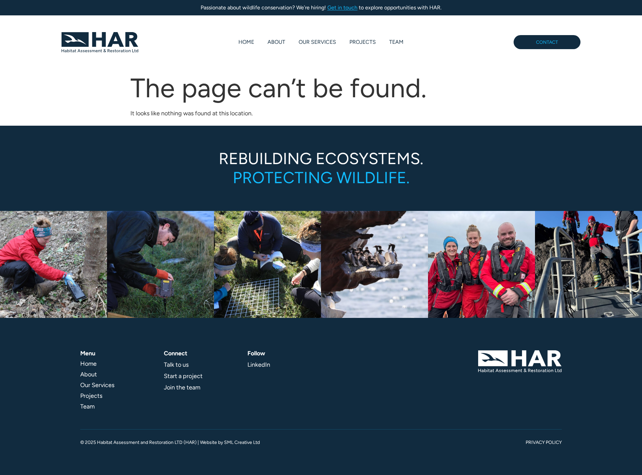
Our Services (317, 42)
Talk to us (176, 364)
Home (246, 42)
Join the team (182, 387)
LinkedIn (258, 364)
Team (396, 42)
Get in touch (342, 7)
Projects (362, 42)
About (276, 42)
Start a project (183, 376)
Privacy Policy (544, 442)
